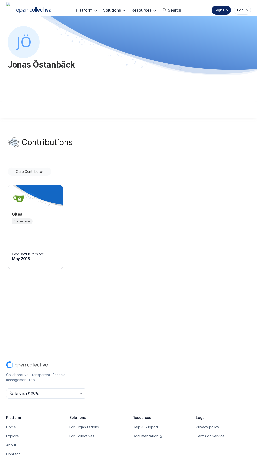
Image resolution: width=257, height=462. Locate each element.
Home (11, 427)
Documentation (145, 436)
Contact (13, 454)
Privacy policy (207, 427)
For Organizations (84, 427)
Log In (242, 10)
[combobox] (46, 393)
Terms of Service (210, 436)
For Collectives (81, 436)
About (11, 445)
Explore (12, 436)
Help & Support (145, 427)
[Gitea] (18, 198)
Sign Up (221, 10)
